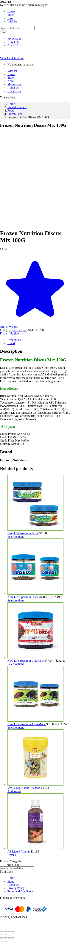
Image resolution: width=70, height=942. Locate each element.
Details (11, 854)
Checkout (18, 58)
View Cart (6, 58)
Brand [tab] (11, 343)
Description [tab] (14, 339)
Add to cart (14, 791)
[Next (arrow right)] (5, 934)
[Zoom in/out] (1, 931)
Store (10, 881)
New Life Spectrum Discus (23, 597)
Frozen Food (19, 330)
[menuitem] (11, 11)
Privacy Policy (16, 888)
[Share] (8, 931)
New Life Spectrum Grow (23, 533)
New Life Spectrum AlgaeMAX (26, 724)
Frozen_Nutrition (10, 333)
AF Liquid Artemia (19, 851)
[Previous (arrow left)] (1, 934)
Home (11, 877)
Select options (15, 536)
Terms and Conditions (20, 891)
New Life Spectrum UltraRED (25, 660)
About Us (13, 884)
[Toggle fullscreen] (5, 931)
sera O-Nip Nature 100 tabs (24, 787)
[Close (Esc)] (12, 931)
